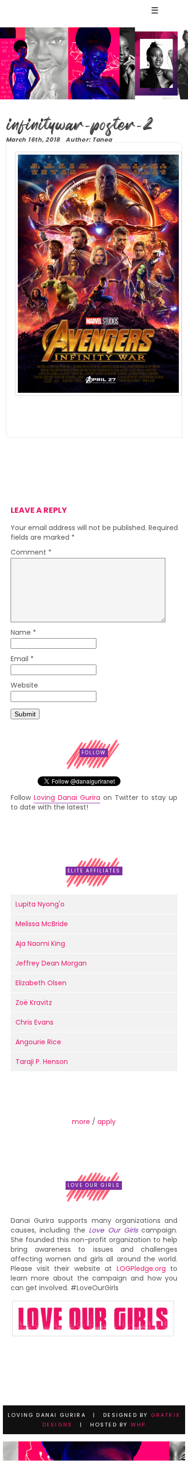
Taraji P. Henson (41, 1061)
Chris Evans (34, 1022)
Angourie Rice (38, 1042)
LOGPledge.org (141, 1268)
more (81, 1121)
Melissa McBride (41, 924)
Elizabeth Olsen (41, 983)
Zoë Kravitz (33, 1002)
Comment (31, 553)
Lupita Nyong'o (40, 904)
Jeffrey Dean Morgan (51, 963)
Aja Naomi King (40, 943)
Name (23, 633)
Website (24, 686)
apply (106, 1121)
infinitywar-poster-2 (79, 125)
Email (22, 659)
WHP (138, 1424)
